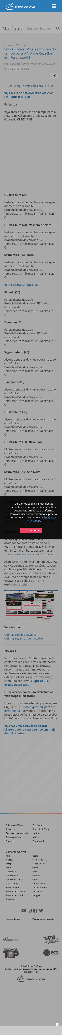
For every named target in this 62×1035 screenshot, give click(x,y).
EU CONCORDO (31, 530)
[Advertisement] (31, 1030)
